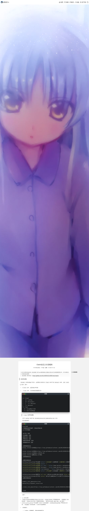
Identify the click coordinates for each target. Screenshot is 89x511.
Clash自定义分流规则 (44, 365)
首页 (61, 2)
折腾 (46, 367)
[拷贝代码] (68, 394)
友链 (77, 2)
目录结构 (75, 372)
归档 (67, 2)
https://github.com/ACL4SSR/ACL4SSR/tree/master (45, 375)
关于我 (84, 2)
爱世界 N (6, 2)
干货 (43, 367)
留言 (72, 2)
